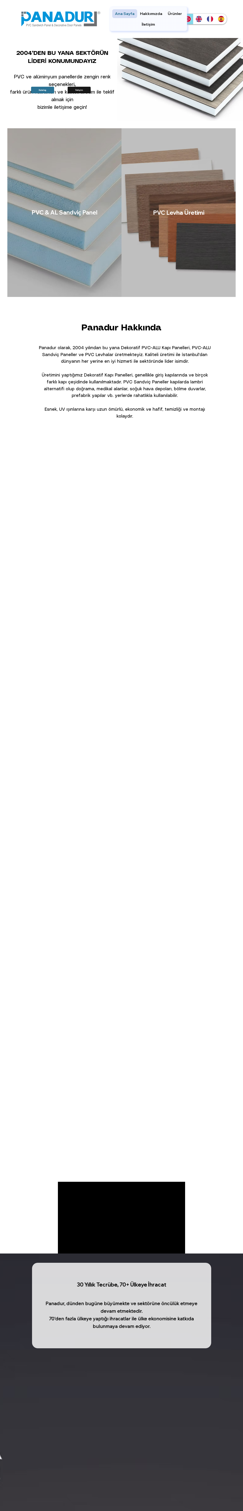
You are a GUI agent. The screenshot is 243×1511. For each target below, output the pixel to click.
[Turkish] (187, 19)
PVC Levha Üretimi (178, 212)
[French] (209, 19)
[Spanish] (221, 19)
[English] (198, 19)
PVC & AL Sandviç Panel (65, 212)
